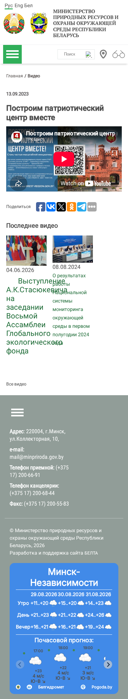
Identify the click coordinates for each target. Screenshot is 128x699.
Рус (9, 5)
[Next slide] (108, 664)
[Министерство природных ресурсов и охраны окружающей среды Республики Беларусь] (15, 23)
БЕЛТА (91, 553)
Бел (28, 5)
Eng (19, 5)
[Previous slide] (20, 664)
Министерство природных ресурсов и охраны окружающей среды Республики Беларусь (85, 23)
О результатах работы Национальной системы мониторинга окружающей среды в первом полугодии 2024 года (71, 309)
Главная (14, 75)
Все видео (16, 383)
